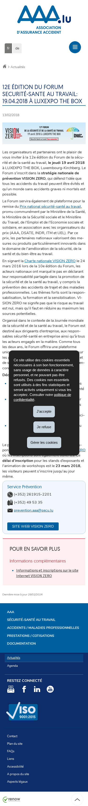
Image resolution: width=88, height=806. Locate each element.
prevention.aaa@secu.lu (33, 510)
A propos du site (18, 774)
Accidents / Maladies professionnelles (43, 628)
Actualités (18, 67)
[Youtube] (50, 690)
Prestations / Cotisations (30, 636)
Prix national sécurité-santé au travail (50, 206)
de (17, 48)
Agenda (12, 666)
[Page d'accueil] (4, 67)
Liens (10, 759)
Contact (12, 736)
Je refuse (44, 427)
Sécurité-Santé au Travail (31, 620)
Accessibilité (15, 767)
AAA (10, 612)
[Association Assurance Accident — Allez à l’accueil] (44, 36)
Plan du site (15, 744)
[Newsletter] (11, 690)
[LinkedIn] (37, 690)
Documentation (21, 643)
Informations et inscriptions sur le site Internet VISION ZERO (47, 573)
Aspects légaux (17, 782)
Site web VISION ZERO (33, 526)
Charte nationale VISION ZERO (50, 261)
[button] (75, 47)
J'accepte (44, 411)
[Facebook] (24, 690)
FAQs (10, 751)
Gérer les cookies (44, 442)
